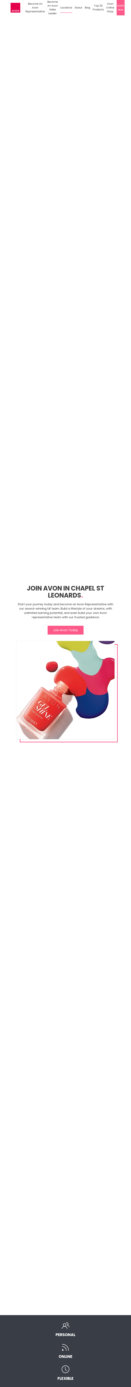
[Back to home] (15, 7)
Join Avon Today (65, 630)
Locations (66, 7)
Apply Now (120, 8)
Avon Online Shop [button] (110, 7)
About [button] (78, 7)
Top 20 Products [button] (98, 7)
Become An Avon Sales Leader (52, 7)
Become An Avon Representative (35, 7)
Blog (87, 7)
